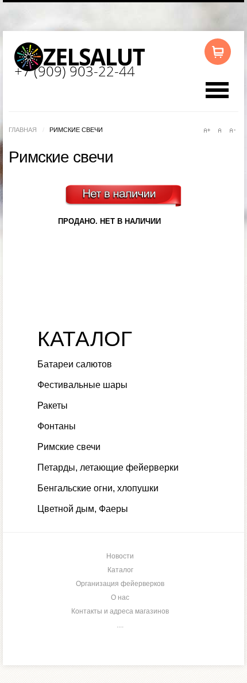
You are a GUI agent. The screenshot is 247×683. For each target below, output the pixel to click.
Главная (23, 129)
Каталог (120, 570)
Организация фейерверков (120, 584)
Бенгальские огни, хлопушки (98, 488)
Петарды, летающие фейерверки (108, 467)
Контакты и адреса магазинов (120, 611)
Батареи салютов (74, 364)
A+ (206, 130)
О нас (120, 597)
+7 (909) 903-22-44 (74, 70)
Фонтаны (56, 426)
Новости (120, 556)
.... (120, 625)
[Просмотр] (127, 210)
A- (232, 130)
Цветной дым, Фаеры (82, 509)
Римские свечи (69, 447)
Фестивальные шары (82, 385)
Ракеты (52, 405)
